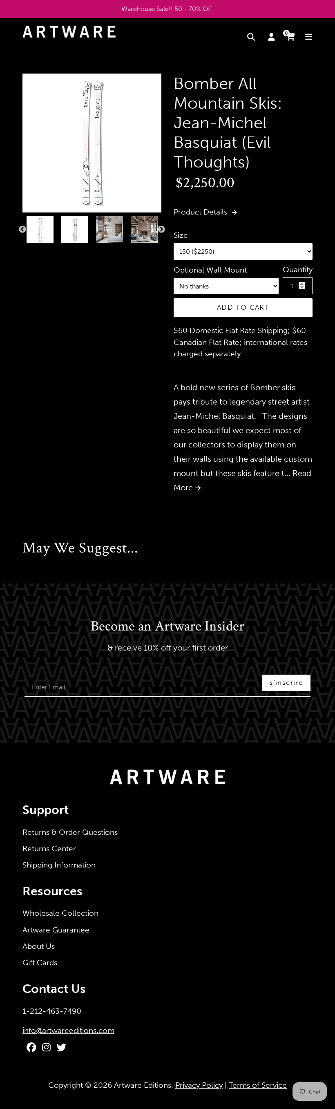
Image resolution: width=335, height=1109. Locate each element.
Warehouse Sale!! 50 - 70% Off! (167, 9)
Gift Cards (39, 962)
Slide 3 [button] (41, 251)
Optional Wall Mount (210, 270)
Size (181, 235)
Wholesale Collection (60, 913)
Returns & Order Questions (70, 832)
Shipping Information (59, 865)
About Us (38, 946)
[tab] (24, 251)
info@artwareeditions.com (68, 1030)
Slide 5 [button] (57, 251)
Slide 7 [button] (73, 251)
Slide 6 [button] (65, 251)
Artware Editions (142, 1085)
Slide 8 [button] (82, 251)
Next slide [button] (161, 230)
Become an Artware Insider (167, 626)
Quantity (298, 269)
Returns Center (49, 848)
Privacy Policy (199, 1085)
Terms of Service (258, 1085)
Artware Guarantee (55, 930)
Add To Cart (243, 307)
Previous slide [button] (22, 230)
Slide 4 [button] (49, 251)
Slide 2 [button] (33, 251)
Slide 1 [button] (24, 251)
